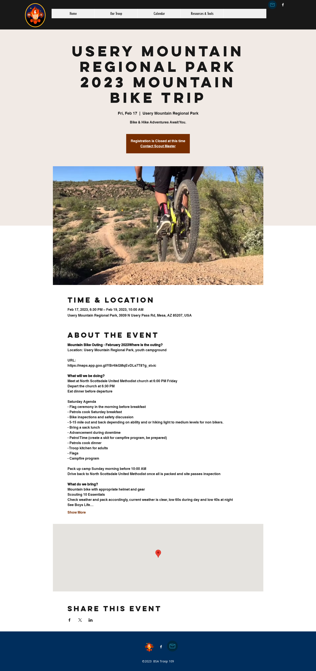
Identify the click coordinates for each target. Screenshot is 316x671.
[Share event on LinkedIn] (91, 620)
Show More (76, 512)
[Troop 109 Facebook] (283, 5)
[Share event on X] (80, 620)
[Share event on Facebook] (69, 620)
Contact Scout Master (158, 146)
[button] (116, 13)
